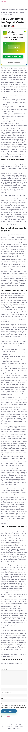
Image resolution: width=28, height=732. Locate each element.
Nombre (3, 687)
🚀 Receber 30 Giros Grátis (13, 56)
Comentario (4, 669)
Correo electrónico (6, 692)
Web (2, 698)
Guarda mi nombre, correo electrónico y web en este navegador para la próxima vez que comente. (13, 706)
